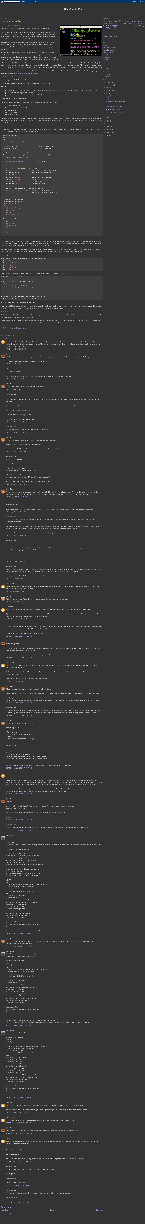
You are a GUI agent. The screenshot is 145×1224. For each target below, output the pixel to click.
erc (118, 23)
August (108, 93)
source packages (92, 90)
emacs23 (140, 21)
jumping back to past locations (115, 101)
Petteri (8, 339)
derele (8, 835)
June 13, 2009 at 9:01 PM (16, 451)
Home (52, 1210)
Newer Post (4, 1210)
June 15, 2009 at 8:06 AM (16, 535)
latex (131, 23)
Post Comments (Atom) (17, 1214)
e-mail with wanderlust (11, 21)
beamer (124, 21)
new (105, 25)
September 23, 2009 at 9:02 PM (19, 820)
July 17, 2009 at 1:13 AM (16, 578)
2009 (106, 79)
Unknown (8, 583)
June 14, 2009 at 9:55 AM (16, 484)
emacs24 (105, 23)
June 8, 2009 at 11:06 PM (16, 349)
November (109, 85)
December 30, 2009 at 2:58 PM (18, 1025)
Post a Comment (6, 1207)
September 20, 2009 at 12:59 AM (19, 681)
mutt (29, 32)
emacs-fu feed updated (113, 109)
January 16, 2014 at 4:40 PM (17, 1202)
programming (138, 26)
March (108, 126)
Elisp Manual (107, 57)
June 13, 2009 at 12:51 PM (16, 432)
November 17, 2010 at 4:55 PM (18, 1161)
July (107, 96)
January (109, 132)
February (109, 129)
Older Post (99, 1210)
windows (127, 28)
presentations (127, 26)
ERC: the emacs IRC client (114, 112)
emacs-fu (73, 8)
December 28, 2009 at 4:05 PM (18, 830)
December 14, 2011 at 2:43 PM (18, 1185)
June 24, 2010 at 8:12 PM (16, 1112)
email (9, 328)
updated (14, 328)
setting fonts (110, 104)
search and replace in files (114, 106)
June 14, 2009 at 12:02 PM (16, 497)
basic (115, 21)
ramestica (9, 773)
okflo (7, 369)
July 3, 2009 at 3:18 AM (15, 561)
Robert (8, 606)
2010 (106, 77)
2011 (106, 74)
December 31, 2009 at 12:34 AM (19, 1097)
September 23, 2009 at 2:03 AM (19, 794)
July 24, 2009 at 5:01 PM (16, 591)
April (108, 124)
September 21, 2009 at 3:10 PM (19, 715)
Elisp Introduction (108, 52)
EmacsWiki (106, 60)
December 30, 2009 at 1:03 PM (18, 946)
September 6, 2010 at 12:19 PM (19, 1133)
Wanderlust (8, 55)
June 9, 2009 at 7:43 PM (15, 389)
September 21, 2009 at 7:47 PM (19, 768)
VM (49, 36)
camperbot (9, 1117)
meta (137, 23)
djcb (7, 354)
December (109, 82)
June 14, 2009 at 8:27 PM (16, 512)
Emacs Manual (107, 55)
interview (124, 23)
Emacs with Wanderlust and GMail (22, 73)
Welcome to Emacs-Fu (110, 36)
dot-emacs (106, 45)
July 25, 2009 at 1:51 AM (16, 602)
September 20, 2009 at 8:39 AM (19, 703)
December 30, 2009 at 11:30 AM (19, 933)
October (109, 87)
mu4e (142, 23)
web (123, 28)
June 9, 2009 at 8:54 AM (15, 364)
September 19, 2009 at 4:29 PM (19, 657)
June (108, 98)
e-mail (131, 21)
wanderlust (22, 328)
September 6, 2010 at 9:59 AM (18, 1123)
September (110, 90)
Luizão (8, 1102)
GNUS (6, 39)
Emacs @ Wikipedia (109, 47)
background (106, 21)
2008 (106, 135)
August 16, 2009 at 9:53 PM (17, 619)
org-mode (116, 26)
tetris (107, 117)
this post (26, 849)
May (108, 121)
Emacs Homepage (108, 50)
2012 (106, 71)
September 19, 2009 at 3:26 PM (19, 636)
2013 (106, 68)
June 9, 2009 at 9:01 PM (15, 422)
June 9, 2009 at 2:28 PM (15, 379)
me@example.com (17, 161)
